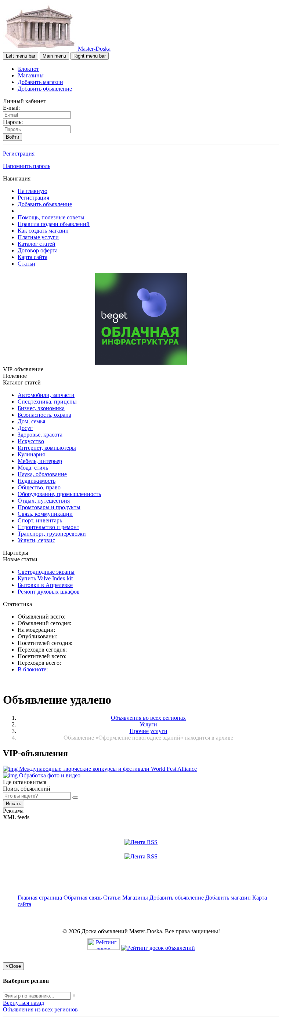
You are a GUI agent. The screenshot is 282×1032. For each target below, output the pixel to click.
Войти (12, 137)
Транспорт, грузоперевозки (52, 533)
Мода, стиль (33, 467)
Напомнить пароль (26, 166)
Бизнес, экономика (41, 408)
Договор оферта (38, 250)
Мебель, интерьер (40, 461)
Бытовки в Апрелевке (45, 585)
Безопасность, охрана (44, 415)
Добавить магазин (40, 82)
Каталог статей (36, 244)
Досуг (25, 428)
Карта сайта (32, 257)
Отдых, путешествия (44, 500)
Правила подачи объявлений (54, 224)
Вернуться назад (23, 1003)
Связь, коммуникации (45, 514)
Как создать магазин (43, 230)
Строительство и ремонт (48, 527)
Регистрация (19, 153)
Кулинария (31, 454)
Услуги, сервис (36, 540)
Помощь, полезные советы (51, 217)
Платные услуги (38, 237)
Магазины (31, 75)
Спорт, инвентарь (40, 520)
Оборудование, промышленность (59, 494)
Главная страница (41, 897)
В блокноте (32, 669)
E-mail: (11, 108)
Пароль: (13, 122)
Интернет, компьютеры (47, 448)
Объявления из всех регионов (40, 1009)
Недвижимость (36, 481)
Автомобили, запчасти (46, 395)
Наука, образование (42, 474)
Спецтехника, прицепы (47, 401)
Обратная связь (83, 897)
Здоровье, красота (40, 434)
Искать (13, 803)
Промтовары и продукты (49, 507)
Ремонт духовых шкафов (49, 591)
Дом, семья (31, 421)
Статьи (26, 263)
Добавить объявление (45, 88)
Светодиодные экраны (46, 572)
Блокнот (28, 69)
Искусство (31, 441)
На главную (32, 191)
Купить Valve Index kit (45, 578)
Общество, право (39, 487)
